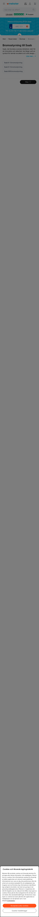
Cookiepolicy (11, 900)
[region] (19, 891)
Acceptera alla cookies (19, 906)
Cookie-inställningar (19, 911)
